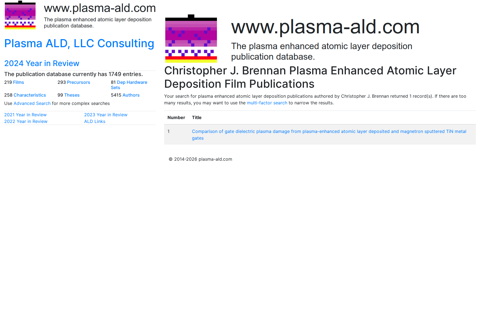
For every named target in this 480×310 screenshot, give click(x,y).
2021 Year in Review (25, 114)
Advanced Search (32, 103)
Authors (131, 95)
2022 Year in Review (26, 121)
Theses (72, 95)
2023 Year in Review (106, 114)
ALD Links (94, 121)
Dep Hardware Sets (129, 84)
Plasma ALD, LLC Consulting (79, 43)
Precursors (78, 82)
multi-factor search (267, 102)
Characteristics (30, 95)
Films (18, 82)
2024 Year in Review (41, 63)
